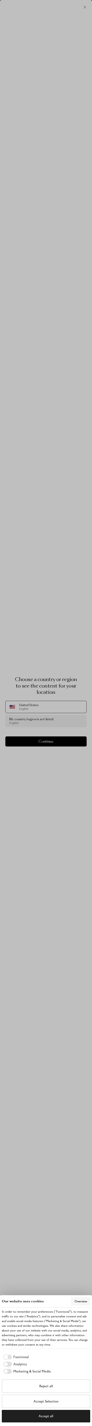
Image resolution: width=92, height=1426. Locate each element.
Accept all (46, 1416)
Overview (81, 1301)
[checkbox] (15, 1357)
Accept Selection (46, 1401)
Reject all (46, 1386)
